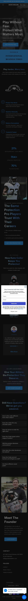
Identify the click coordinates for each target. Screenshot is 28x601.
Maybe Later (14, 311)
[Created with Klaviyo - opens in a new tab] (14, 315)
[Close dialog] (25, 287)
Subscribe (14, 303)
